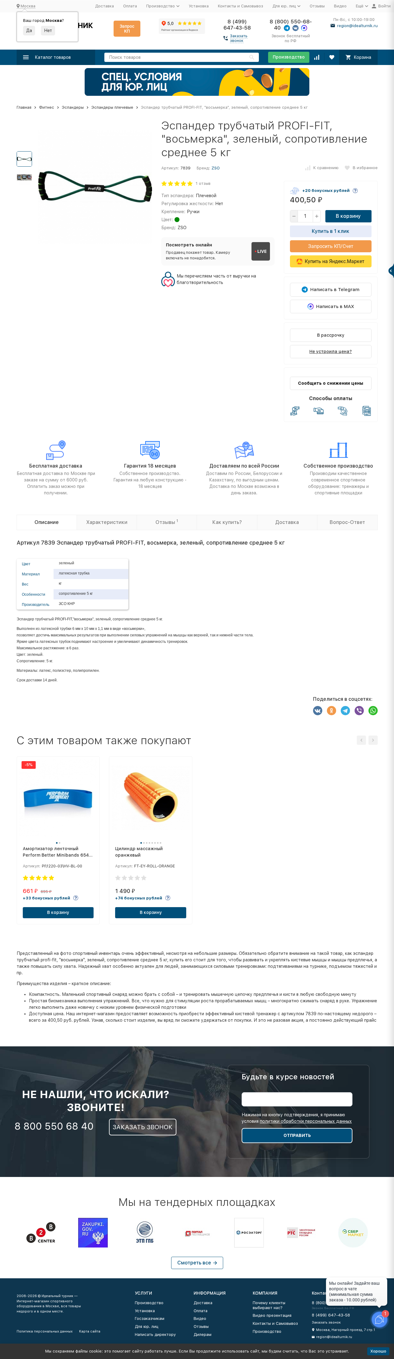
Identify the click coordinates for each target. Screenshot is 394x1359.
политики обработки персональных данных (306, 1121)
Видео (340, 6)
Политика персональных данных (45, 1331)
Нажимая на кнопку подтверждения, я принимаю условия (297, 1118)
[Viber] (359, 710)
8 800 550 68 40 (54, 1126)
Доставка (104, 6)
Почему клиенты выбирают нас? (269, 1305)
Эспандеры (73, 107)
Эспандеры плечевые (112, 107)
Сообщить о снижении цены (330, 383)
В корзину (348, 216)
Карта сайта (89, 1331)
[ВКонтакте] (317, 710)
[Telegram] (345, 710)
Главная (24, 107)
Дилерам (202, 1334)
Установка (199, 6)
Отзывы (317, 6)
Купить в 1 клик (330, 231)
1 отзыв (203, 183)
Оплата (130, 6)
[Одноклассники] (331, 710)
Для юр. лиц (146, 1326)
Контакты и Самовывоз (240, 6)
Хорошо (378, 1351)
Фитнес (46, 107)
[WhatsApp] (373, 710)
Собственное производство (338, 466)
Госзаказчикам (149, 1318)
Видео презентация (272, 1315)
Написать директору (155, 1334)
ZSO (215, 168)
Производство (289, 57)
